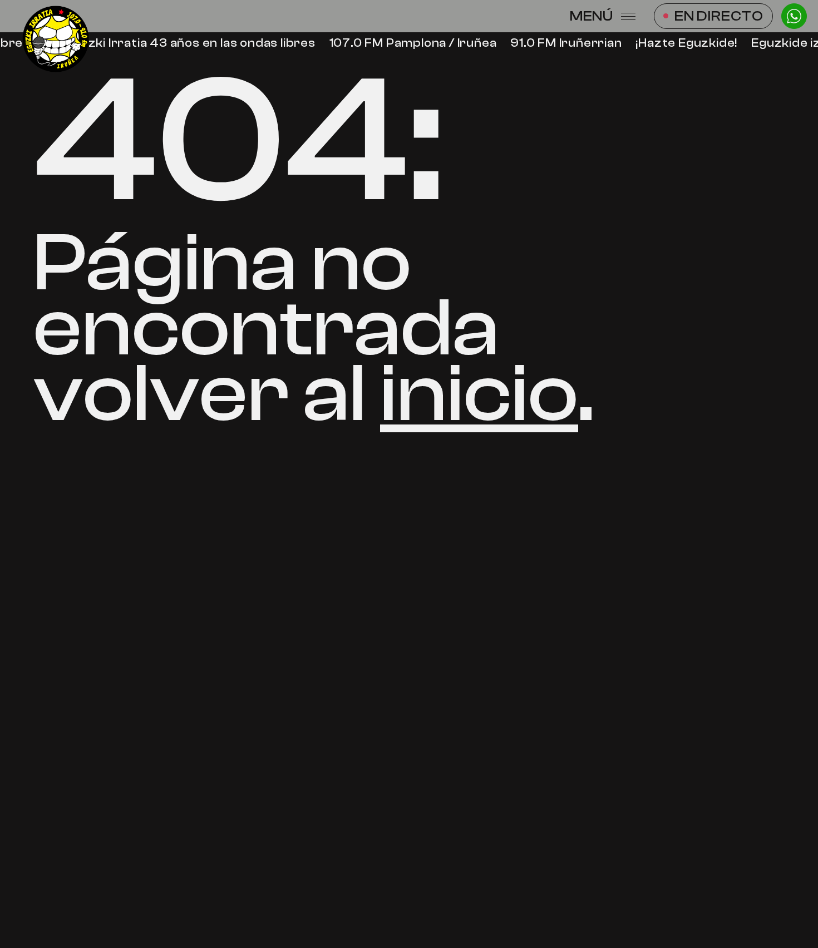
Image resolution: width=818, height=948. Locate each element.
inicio (479, 394)
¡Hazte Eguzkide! (684, 43)
